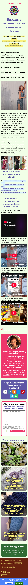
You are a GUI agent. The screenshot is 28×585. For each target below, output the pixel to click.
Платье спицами (14, 43)
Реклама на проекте (5, 572)
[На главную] (14, 14)
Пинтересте (8, 552)
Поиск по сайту (4, 574)
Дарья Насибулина (18, 562)
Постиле (14, 554)
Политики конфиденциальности (16, 428)
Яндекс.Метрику (13, 580)
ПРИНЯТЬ (19, 583)
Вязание (14, 38)
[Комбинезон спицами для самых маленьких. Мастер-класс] (14, 483)
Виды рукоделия (7, 36)
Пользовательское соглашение (8, 567)
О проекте (3, 571)
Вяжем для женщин (19, 36)
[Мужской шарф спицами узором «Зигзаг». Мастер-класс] (14, 509)
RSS (2, 575)
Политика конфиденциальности (8, 568)
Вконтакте (21, 550)
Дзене (14, 550)
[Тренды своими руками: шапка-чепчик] (14, 529)
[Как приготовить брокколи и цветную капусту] (14, 458)
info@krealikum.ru (19, 563)
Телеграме (17, 552)
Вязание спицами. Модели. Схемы (12, 41)
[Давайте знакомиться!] (14, 342)
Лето (24, 41)
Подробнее (9, 583)
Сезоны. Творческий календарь (14, 45)
